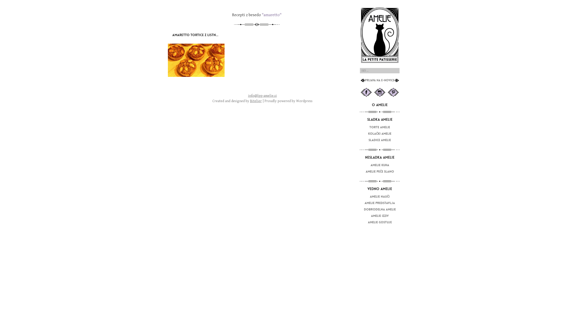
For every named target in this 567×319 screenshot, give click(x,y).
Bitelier (256, 101)
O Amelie (380, 105)
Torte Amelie (379, 127)
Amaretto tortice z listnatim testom (204, 35)
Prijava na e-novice (379, 80)
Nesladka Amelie (379, 157)
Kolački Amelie (379, 134)
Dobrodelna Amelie (380, 209)
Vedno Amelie (379, 189)
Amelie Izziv (380, 216)
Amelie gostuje (380, 222)
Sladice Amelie (380, 140)
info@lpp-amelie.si (262, 96)
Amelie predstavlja (380, 203)
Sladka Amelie (379, 119)
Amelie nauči (380, 197)
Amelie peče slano (380, 171)
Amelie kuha (380, 165)
